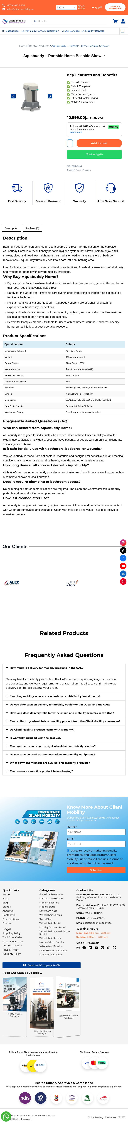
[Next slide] (50, 96)
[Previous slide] (13, 96)
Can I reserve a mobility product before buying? (41, 771)
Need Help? (81, 7)
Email (71, 838)
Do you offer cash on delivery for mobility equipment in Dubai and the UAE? (60, 704)
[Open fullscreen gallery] (50, 115)
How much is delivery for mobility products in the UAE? (46, 667)
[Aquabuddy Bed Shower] (31, 96)
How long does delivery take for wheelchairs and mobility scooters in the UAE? (62, 713)
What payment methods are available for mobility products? (50, 762)
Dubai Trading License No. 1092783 (107, 1117)
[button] (123, 31)
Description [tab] (11, 228)
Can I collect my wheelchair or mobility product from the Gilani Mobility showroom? (65, 721)
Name (71, 826)
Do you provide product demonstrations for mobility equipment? (52, 754)
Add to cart (99, 143)
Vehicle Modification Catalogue (68, 1016)
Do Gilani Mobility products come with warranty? (42, 729)
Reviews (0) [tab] (32, 228)
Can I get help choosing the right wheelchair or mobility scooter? (53, 746)
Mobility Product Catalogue (14, 1014)
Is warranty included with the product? (35, 737)
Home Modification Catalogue (42, 1032)
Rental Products (39, 45)
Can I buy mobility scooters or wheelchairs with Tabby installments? (55, 696)
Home (23, 45)
